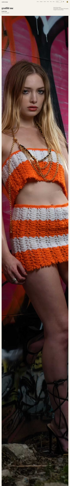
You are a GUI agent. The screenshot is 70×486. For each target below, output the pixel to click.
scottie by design (5, 2)
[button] (47, 2)
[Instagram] (63, 1)
